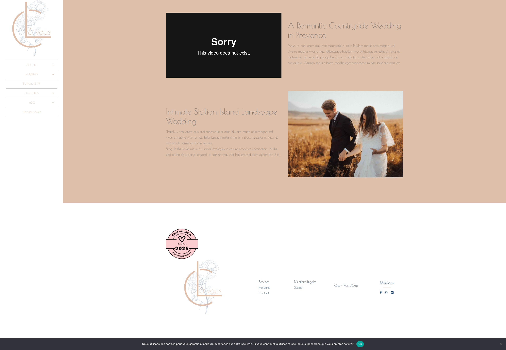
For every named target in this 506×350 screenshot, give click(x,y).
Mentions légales (305, 282)
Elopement (296, 14)
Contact (264, 293)
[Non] (501, 344)
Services (264, 282)
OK (360, 343)
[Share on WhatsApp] (302, 74)
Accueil (31, 65)
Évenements (31, 83)
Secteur (299, 287)
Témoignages (31, 112)
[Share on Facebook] (289, 74)
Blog (31, 102)
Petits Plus (32, 93)
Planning (318, 14)
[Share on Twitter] (295, 74)
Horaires (264, 287)
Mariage (31, 74)
